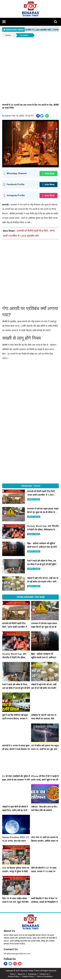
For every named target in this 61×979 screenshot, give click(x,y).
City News (24, 35)
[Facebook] (5, 963)
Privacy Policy (13, 976)
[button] (3, 22)
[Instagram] (15, 963)
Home (8, 35)
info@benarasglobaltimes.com (17, 953)
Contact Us (11, 949)
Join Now (49, 173)
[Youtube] (20, 963)
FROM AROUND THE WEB (30, 597)
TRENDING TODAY (30, 485)
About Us (9, 930)
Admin (8, 116)
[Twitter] (10, 963)
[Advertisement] (30, 69)
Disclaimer (32, 974)
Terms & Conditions (44, 976)
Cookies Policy (27, 976)
